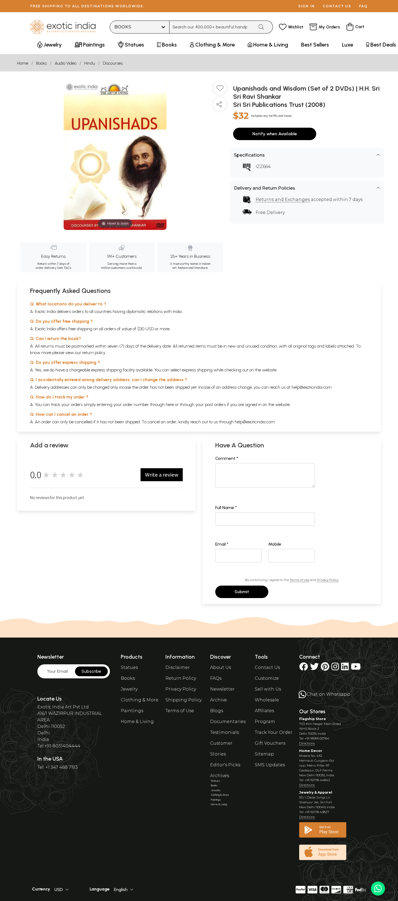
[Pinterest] (325, 668)
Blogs (216, 710)
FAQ (363, 6)
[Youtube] (356, 668)
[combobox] (212, 27)
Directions (307, 743)
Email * (222, 544)
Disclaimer (177, 667)
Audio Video (65, 63)
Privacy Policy (327, 580)
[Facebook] (303, 668)
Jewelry (129, 689)
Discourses (113, 63)
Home (22, 63)
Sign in (306, 6)
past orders (215, 404)
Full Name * (226, 507)
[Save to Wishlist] (220, 90)
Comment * (226, 458)
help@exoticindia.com (312, 387)
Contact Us (267, 667)
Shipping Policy (183, 699)
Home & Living (137, 721)
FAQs (215, 678)
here (170, 404)
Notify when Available (274, 133)
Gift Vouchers (270, 743)
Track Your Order (273, 732)
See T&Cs (64, 268)
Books (41, 63)
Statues (129, 667)
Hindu (89, 63)
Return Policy (180, 678)
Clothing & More (139, 699)
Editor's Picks (225, 764)
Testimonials (224, 732)
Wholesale (267, 699)
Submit (241, 591)
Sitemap (264, 754)
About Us (220, 667)
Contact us (337, 6)
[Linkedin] (345, 668)
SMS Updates (270, 764)
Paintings (132, 710)
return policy (93, 352)
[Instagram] (335, 668)
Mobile (274, 544)
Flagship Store (312, 719)
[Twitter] (314, 668)
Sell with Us (268, 689)
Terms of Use (299, 580)
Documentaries (228, 721)
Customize (267, 678)
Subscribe (91, 671)
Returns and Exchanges (283, 199)
